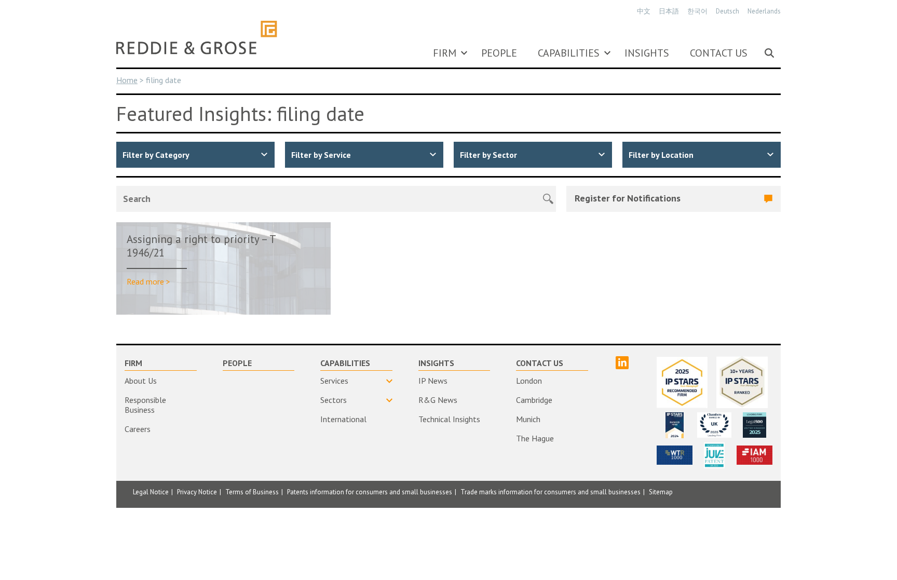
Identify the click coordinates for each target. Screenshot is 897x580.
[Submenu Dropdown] (464, 53)
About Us (141, 380)
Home (127, 80)
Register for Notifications (628, 198)
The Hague (535, 438)
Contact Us (719, 53)
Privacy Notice (197, 492)
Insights (646, 53)
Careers (138, 429)
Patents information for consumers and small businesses (369, 492)
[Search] (769, 53)
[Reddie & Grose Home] (196, 37)
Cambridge (534, 400)
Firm (444, 53)
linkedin (622, 362)
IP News (432, 380)
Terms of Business (252, 492)
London (529, 380)
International (343, 419)
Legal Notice (151, 492)
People (499, 53)
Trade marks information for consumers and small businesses (550, 492)
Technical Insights (449, 419)
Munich (528, 419)
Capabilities (569, 53)
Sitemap (661, 492)
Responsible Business (145, 405)
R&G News (437, 400)
